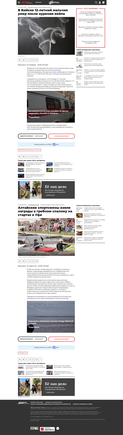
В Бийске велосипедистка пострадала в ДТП (90, 42)
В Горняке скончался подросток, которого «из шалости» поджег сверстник (63, 170)
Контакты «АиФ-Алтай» (36, 402)
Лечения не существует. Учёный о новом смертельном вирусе (93, 52)
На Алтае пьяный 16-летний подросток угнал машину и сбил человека (63, 164)
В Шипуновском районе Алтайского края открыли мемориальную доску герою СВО (91, 20)
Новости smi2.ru (24, 199)
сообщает (56, 74)
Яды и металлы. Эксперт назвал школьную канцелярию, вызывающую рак (93, 227)
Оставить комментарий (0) (61, 136)
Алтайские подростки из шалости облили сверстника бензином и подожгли (35, 176)
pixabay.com (21, 56)
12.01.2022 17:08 (22, 7)
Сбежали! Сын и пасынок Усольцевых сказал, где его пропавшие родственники (94, 221)
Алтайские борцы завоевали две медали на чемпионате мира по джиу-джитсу (35, 373)
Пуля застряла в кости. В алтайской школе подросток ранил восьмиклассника (34, 170)
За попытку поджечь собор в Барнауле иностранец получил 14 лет (90, 35)
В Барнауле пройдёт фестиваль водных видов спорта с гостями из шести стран (35, 367)
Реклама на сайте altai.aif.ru (53, 402)
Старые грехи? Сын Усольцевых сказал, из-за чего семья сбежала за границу (94, 209)
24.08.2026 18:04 (22, 204)
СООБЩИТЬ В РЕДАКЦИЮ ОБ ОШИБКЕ (82, 404)
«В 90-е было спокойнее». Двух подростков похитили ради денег (93, 64)
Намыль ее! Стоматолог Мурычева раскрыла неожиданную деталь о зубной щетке (93, 239)
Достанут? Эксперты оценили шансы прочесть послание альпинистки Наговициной (94, 59)
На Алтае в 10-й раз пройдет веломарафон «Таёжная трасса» (63, 366)
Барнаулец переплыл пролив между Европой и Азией (90, 27)
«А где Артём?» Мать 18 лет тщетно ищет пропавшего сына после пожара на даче (94, 77)
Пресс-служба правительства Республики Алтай (32, 257)
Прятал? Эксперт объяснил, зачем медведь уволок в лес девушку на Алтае (93, 83)
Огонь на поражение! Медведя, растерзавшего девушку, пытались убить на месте (90, 13)
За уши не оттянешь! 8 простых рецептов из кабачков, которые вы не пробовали (94, 215)
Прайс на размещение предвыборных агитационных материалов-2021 (50, 404)
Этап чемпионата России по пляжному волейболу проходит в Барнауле (63, 373)
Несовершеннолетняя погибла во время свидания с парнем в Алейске (48, 112)
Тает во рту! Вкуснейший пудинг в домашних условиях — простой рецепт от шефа (93, 233)
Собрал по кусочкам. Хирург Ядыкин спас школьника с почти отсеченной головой (94, 71)
